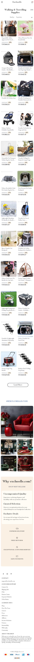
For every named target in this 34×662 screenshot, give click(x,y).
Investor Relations (6, 620)
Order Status (5, 599)
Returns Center (6, 594)
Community (5, 630)
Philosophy (5, 628)
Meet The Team (6, 608)
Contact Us (5, 587)
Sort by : (12, 17)
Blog (3, 606)
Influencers (5, 615)
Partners (4, 623)
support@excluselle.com (8, 581)
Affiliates (4, 618)
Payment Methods (6, 597)
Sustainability (5, 625)
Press (3, 613)
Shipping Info (5, 589)
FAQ (3, 592)
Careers (4, 610)
